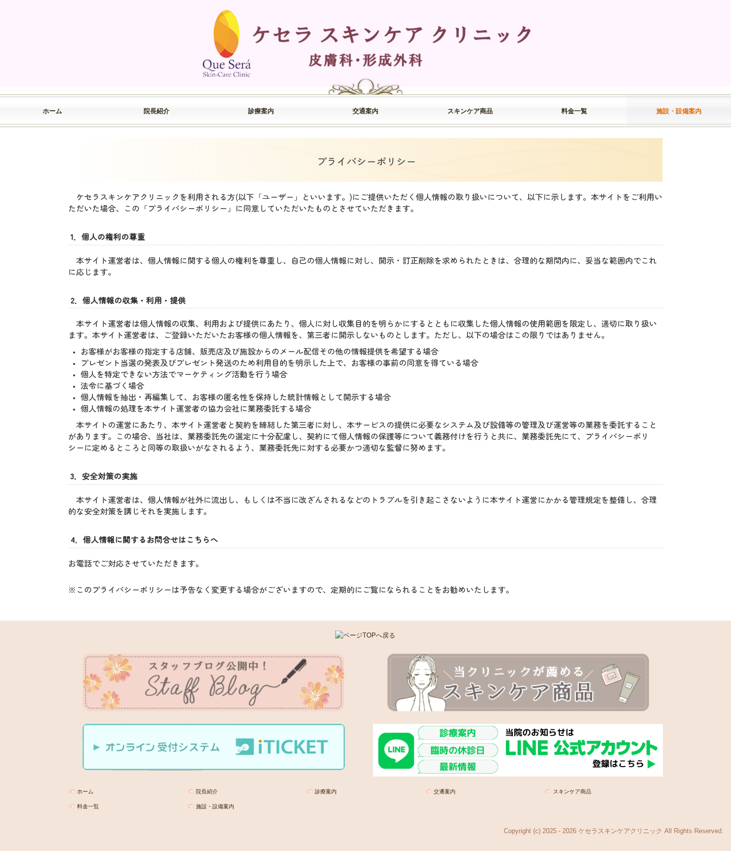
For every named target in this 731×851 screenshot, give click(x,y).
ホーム (52, 111)
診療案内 (261, 111)
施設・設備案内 (679, 111)
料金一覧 (574, 111)
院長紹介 (157, 111)
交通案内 (365, 111)
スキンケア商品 (470, 111)
